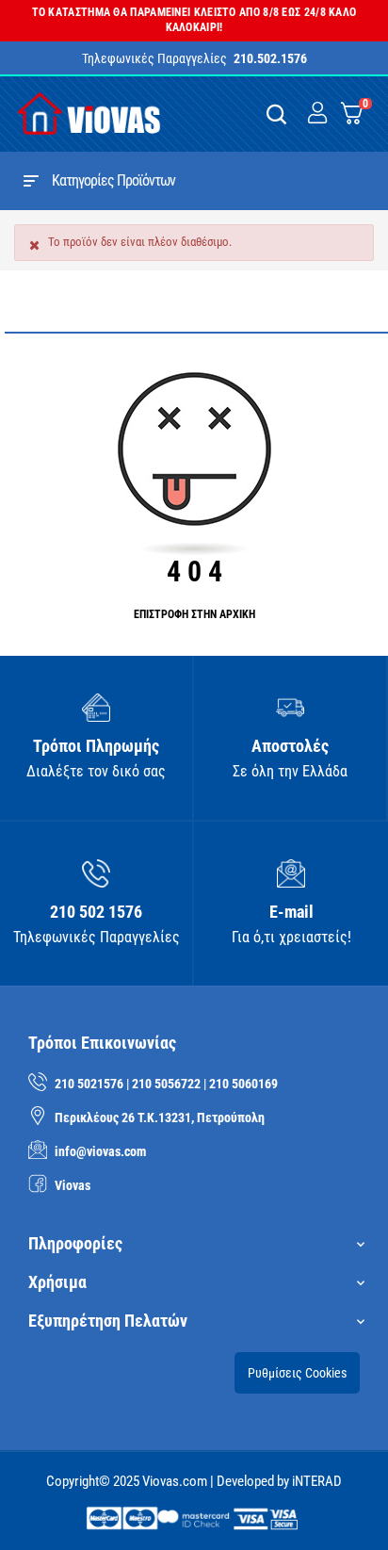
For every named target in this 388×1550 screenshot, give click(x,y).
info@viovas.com (100, 1151)
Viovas (72, 1185)
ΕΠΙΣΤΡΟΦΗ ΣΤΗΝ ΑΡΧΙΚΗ (194, 614)
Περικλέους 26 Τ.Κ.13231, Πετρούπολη (160, 1117)
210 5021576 (89, 1083)
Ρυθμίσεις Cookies (297, 1372)
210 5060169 (243, 1083)
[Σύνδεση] (317, 113)
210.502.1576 (270, 58)
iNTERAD (317, 1481)
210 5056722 (166, 1083)
